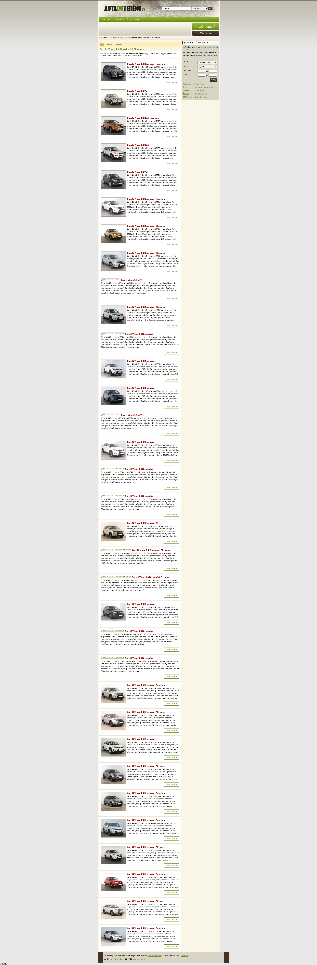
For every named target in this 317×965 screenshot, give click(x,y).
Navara (211, 87)
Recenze (138, 19)
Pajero (205, 97)
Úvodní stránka (105, 19)
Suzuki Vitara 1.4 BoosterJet (139, 334)
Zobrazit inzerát (171, 82)
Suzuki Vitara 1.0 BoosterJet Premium (146, 685)
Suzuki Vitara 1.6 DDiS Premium (143, 118)
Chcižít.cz (184, 956)
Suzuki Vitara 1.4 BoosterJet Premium (146, 64)
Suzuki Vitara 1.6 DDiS (138, 145)
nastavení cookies (139, 959)
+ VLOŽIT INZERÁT (206, 26)
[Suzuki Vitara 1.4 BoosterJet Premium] (114, 81)
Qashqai (206, 87)
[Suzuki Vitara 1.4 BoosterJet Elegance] (114, 242)
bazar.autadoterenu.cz (208, 47)
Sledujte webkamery (155, 956)
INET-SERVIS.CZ (115, 959)
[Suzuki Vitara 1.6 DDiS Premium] (114, 135)
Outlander (198, 97)
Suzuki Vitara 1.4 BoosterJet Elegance (146, 226)
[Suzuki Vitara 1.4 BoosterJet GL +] (114, 540)
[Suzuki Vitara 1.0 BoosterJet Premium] (114, 702)
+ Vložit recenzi (205, 33)
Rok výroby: (188, 70)
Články (129, 19)
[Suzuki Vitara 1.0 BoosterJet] (114, 756)
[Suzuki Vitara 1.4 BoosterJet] (113, 334)
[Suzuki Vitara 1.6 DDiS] (114, 162)
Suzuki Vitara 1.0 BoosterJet (141, 739)
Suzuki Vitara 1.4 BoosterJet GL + (143, 523)
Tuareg (202, 84)
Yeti (196, 94)
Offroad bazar (119, 19)
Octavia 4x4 (202, 94)
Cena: (186, 75)
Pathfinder (198, 87)
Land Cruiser (199, 91)
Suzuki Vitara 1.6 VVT (137, 91)
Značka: (187, 62)
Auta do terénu (123, 7)
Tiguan (197, 84)
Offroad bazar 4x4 (125, 38)
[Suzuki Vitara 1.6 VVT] (114, 107)
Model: (186, 66)
